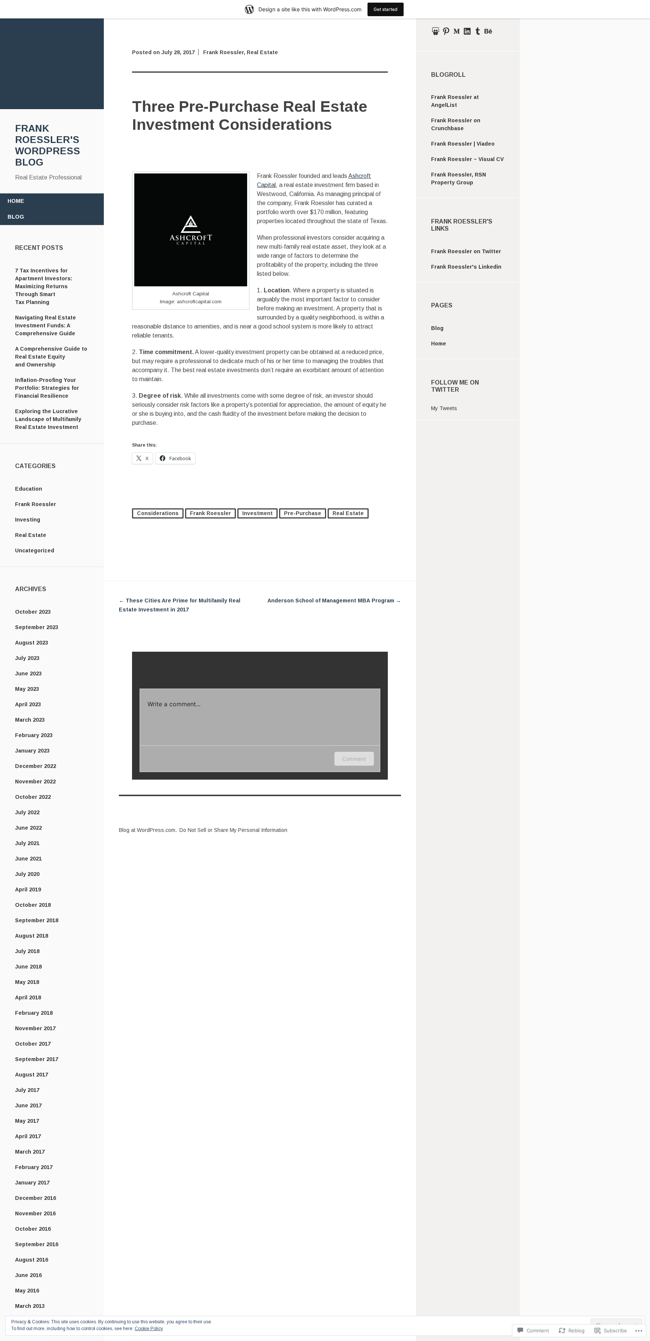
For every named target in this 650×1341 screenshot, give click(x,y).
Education (28, 489)
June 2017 (28, 1105)
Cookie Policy (149, 1328)
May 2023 (27, 689)
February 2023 (34, 735)
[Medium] (456, 31)
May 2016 (27, 1291)
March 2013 (30, 1306)
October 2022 (33, 797)
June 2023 (28, 673)
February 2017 (34, 1167)
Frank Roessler (35, 504)
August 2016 (31, 1260)
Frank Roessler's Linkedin (466, 267)
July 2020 (27, 874)
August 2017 (31, 1075)
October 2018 (33, 905)
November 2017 (35, 1028)
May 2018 (27, 982)
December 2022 (35, 766)
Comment (354, 759)
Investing (27, 520)
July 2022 (27, 812)
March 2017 (30, 1152)
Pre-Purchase (302, 513)
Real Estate (30, 535)
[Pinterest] (446, 31)
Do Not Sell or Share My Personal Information (233, 830)
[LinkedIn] (467, 31)
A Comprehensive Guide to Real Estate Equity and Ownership (51, 357)
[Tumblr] (477, 31)
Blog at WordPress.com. (148, 830)
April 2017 (28, 1136)
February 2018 (34, 1013)
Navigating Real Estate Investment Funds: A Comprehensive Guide (45, 325)
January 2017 (32, 1183)
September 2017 (36, 1059)
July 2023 (27, 658)
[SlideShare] (435, 31)
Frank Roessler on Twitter (466, 251)
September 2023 (36, 627)
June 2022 (28, 828)
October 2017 (33, 1044)
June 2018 (28, 967)
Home (16, 201)
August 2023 (31, 643)
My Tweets (444, 408)
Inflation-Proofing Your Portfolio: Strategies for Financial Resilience (47, 388)
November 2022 (35, 781)
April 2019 (28, 889)
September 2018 (36, 920)
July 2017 (27, 1090)
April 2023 (28, 704)
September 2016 (36, 1244)
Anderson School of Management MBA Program (334, 601)
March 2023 (30, 720)
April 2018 (28, 997)
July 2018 (27, 951)
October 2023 (33, 612)
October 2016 (33, 1229)
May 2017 (27, 1121)
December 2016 (35, 1198)
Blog (16, 217)
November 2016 (35, 1213)
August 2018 (31, 936)
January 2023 (32, 751)
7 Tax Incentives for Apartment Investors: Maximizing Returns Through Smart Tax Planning (43, 286)
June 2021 (28, 859)
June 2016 (28, 1275)
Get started (386, 9)
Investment (257, 513)
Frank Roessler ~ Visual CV (467, 159)
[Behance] (488, 31)
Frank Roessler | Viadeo (463, 144)
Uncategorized (34, 550)
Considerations (158, 513)
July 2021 (27, 843)
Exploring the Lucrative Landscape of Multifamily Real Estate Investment (48, 419)
